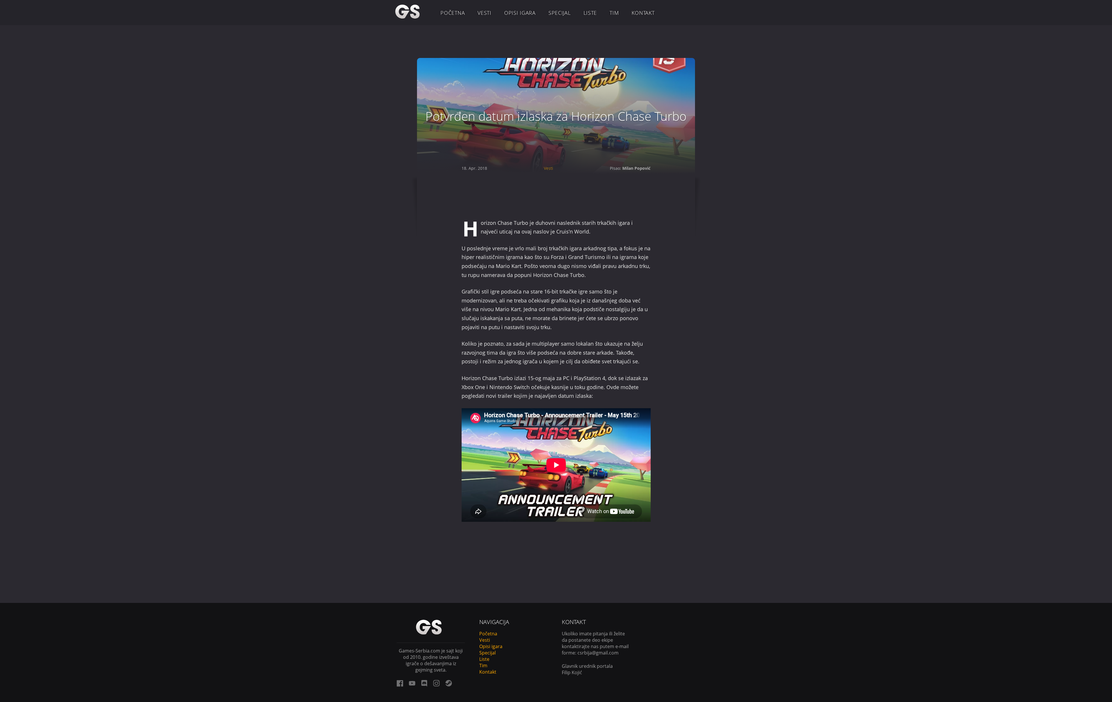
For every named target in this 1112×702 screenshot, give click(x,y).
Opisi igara (520, 12)
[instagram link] (436, 683)
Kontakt (643, 12)
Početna (452, 12)
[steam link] (448, 683)
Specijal (559, 12)
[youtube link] (412, 683)
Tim (614, 12)
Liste (590, 12)
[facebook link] (400, 683)
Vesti (484, 12)
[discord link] (424, 683)
